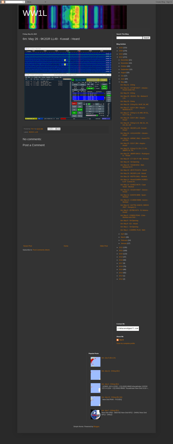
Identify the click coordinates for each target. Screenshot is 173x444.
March (123, 237)
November (125, 63)
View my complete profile (126, 343)
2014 (121, 273)
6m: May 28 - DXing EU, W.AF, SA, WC (135, 104)
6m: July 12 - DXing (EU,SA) (112, 397)
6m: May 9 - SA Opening (129, 221)
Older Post (104, 246)
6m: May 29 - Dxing (128, 101)
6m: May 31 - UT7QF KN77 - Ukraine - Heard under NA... (134, 89)
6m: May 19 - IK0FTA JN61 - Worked (134, 176)
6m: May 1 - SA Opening (129, 227)
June (123, 79)
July (122, 76)
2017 (121, 263)
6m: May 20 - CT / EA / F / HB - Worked (135, 159)
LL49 (36, 132)
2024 (121, 54)
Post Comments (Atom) (41, 250)
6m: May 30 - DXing (128, 93)
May (122, 82)
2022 (121, 247)
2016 (121, 266)
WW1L (35, 13)
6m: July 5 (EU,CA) (109, 358)
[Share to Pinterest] (59, 129)
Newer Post (27, 246)
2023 (121, 57)
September (125, 69)
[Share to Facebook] (56, 129)
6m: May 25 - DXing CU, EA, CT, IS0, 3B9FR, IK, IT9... (134, 149)
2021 (121, 251)
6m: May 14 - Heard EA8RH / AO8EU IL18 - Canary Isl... (134, 180)
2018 (121, 260)
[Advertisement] (65, 225)
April (123, 234)
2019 (121, 257)
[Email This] (48, 129)
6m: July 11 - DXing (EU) (111, 371)
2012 (121, 279)
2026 (121, 48)
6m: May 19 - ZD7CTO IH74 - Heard (134, 170)
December (125, 60)
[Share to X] (54, 129)
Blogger (96, 427)
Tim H (121, 340)
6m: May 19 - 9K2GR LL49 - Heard (133, 173)
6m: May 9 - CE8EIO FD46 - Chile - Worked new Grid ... (133, 216)
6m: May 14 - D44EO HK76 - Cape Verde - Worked (133, 186)
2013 (121, 276)
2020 (121, 254)
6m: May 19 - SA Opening (130, 162)
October (124, 66)
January (124, 243)
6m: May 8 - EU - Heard (129, 224)
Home (66, 246)
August (123, 73)
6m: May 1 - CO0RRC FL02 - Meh (133, 230)
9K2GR (31, 132)
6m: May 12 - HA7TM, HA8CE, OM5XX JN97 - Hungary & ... (135, 206)
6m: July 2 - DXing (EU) (110, 384)
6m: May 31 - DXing (128, 85)
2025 (121, 51)
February (124, 240)
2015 (121, 269)
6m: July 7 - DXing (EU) (110, 410)
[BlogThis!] (51, 129)
